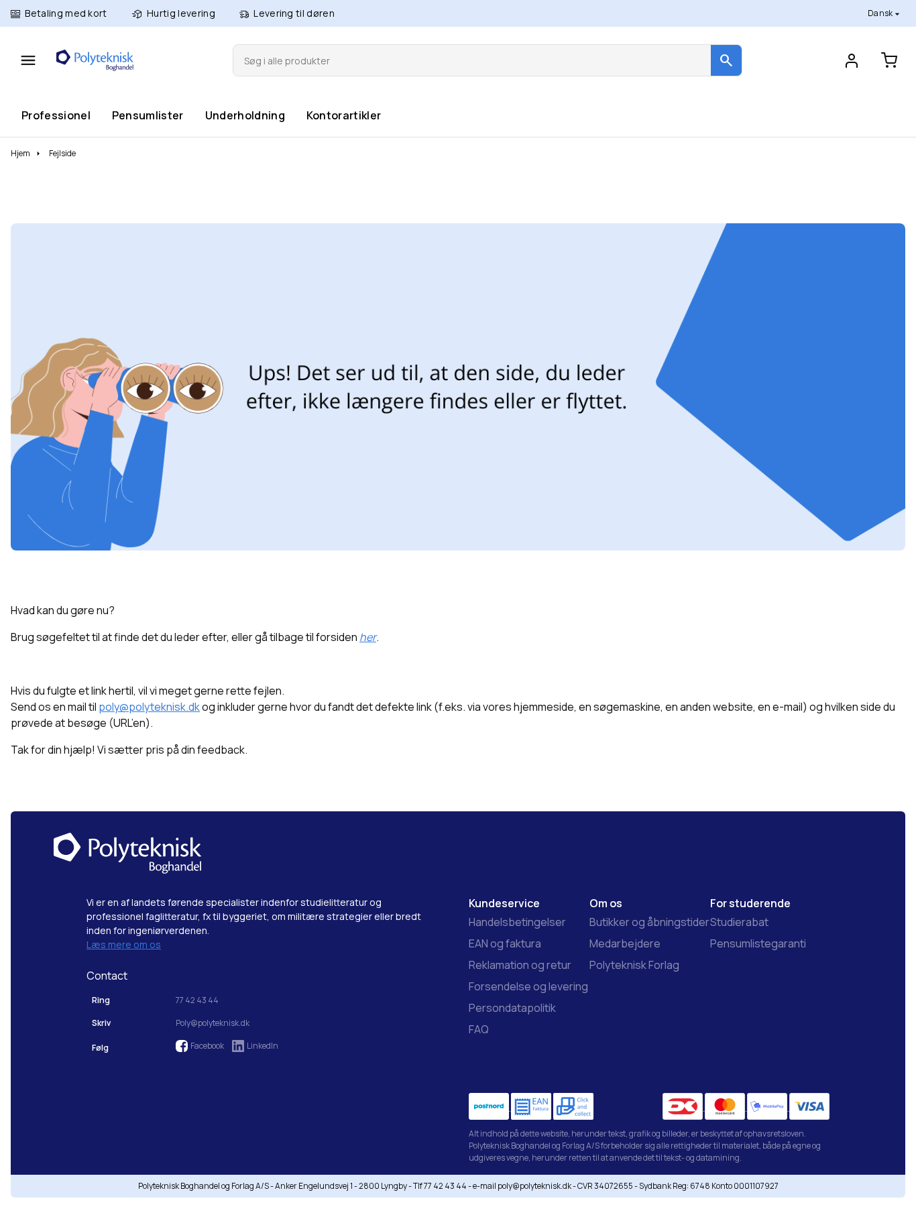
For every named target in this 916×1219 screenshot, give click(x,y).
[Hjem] (95, 60)
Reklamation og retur (520, 964)
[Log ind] (852, 60)
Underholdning (245, 115)
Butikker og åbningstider (649, 922)
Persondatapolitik (512, 1007)
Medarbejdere (625, 943)
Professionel (56, 115)
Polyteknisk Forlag (634, 964)
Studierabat (739, 922)
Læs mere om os (124, 944)
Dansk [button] (881, 13)
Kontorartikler (343, 115)
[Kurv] (889, 60)
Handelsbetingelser (517, 922)
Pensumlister (147, 115)
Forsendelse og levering (528, 986)
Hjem (20, 153)
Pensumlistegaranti (758, 943)
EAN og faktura (505, 943)
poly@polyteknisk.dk (149, 706)
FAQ (479, 1029)
